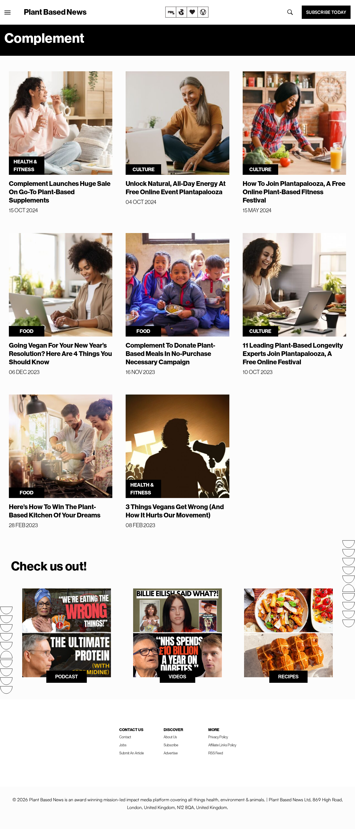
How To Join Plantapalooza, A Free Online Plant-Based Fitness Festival (294, 191)
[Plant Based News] (7, 12)
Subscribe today (326, 12)
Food (27, 331)
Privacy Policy (218, 737)
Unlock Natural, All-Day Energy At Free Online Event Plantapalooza (175, 187)
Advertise (171, 753)
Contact (125, 737)
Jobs (122, 745)
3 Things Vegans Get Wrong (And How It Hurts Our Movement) (175, 510)
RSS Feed (215, 753)
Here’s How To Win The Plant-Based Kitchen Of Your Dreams (54, 510)
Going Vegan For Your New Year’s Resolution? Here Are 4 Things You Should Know (60, 353)
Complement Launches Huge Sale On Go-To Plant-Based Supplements (59, 191)
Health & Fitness (25, 165)
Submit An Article (131, 753)
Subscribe (171, 745)
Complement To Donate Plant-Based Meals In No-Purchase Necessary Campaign (170, 353)
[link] (187, 12)
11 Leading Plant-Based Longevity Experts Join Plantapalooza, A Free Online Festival (293, 353)
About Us (170, 737)
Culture (143, 169)
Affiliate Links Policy (222, 745)
